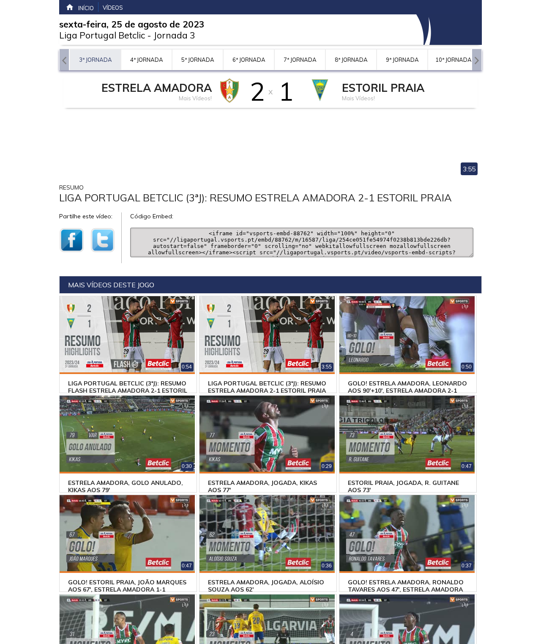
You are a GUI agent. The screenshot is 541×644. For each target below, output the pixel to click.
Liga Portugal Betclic (102, 35)
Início (86, 8)
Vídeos (113, 7)
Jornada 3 (174, 35)
